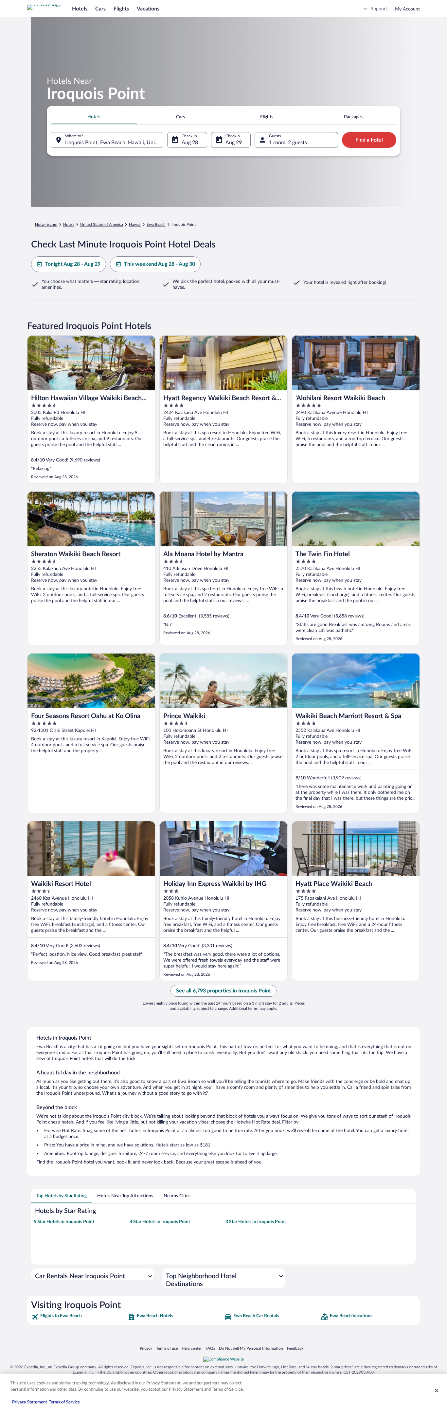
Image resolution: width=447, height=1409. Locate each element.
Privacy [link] (146, 1348)
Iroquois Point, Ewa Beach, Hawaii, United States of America (114, 142)
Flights (121, 8)
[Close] (436, 1390)
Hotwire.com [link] (46, 224)
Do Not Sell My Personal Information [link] (251, 1348)
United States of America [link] (101, 224)
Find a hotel (369, 140)
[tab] (94, 117)
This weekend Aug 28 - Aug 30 (159, 264)
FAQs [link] (210, 1348)
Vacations (148, 8)
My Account (407, 9)
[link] (78, 1317)
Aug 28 (190, 142)
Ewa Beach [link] (156, 224)
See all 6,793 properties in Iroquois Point (223, 990)
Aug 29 (233, 142)
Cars (100, 8)
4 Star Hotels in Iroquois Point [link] (160, 1222)
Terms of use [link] (167, 1348)
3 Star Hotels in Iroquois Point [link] (255, 1222)
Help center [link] (192, 1348)
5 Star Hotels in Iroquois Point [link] (64, 1222)
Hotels (79, 8)
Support (379, 9)
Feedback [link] (295, 1348)
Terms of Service (64, 1402)
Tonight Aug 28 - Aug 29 (72, 264)
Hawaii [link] (135, 224)
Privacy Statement (29, 1402)
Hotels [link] (68, 224)
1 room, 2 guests (288, 142)
